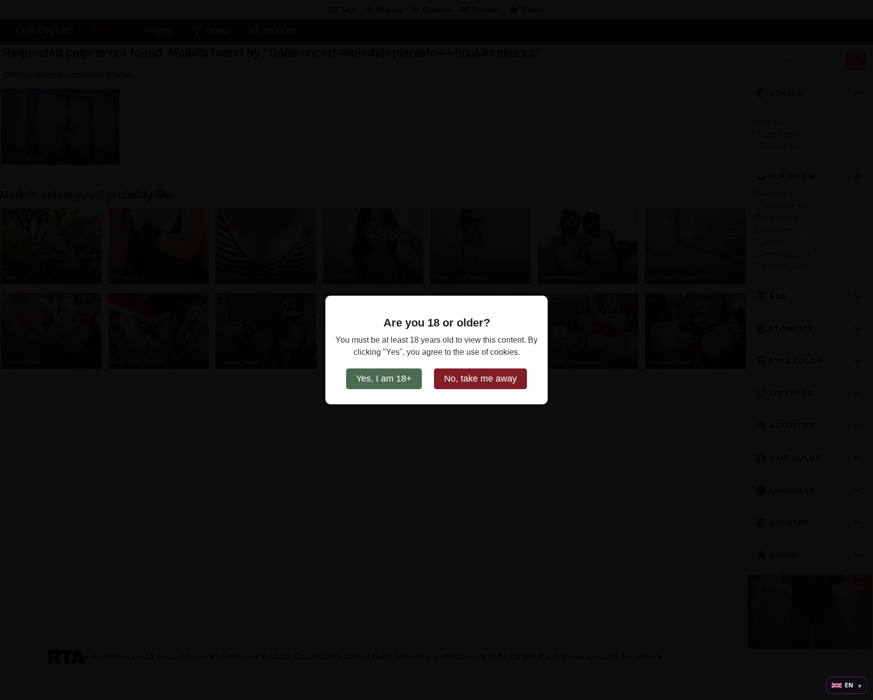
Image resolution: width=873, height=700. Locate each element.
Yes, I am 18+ (384, 379)
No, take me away (480, 379)
